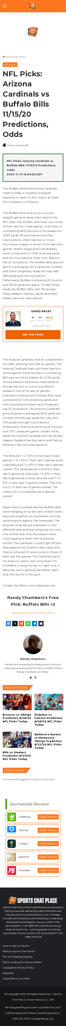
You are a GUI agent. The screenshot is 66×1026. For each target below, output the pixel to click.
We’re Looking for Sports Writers (22, 962)
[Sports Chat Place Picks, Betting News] (33, 6)
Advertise (8, 973)
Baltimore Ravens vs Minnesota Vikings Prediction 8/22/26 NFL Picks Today (48, 741)
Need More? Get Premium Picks (33, 613)
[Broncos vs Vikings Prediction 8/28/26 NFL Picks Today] (17, 702)
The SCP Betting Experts (17, 956)
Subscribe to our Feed (16, 978)
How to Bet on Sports (16, 945)
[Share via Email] (41, 623)
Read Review (48, 817)
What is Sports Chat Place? (19, 951)
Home (8, 56)
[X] (15, 623)
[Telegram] (34, 623)
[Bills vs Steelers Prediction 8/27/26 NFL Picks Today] (17, 740)
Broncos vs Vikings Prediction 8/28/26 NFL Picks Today (17, 718)
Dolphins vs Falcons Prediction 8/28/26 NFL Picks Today (48, 719)
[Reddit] (21, 623)
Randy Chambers (16, 145)
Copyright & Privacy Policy (18, 967)
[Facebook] (8, 623)
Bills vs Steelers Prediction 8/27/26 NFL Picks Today (17, 756)
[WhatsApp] (28, 623)
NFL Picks (19, 56)
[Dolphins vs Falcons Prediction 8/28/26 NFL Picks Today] (49, 702)
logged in (24, 779)
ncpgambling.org (42, 1018)
